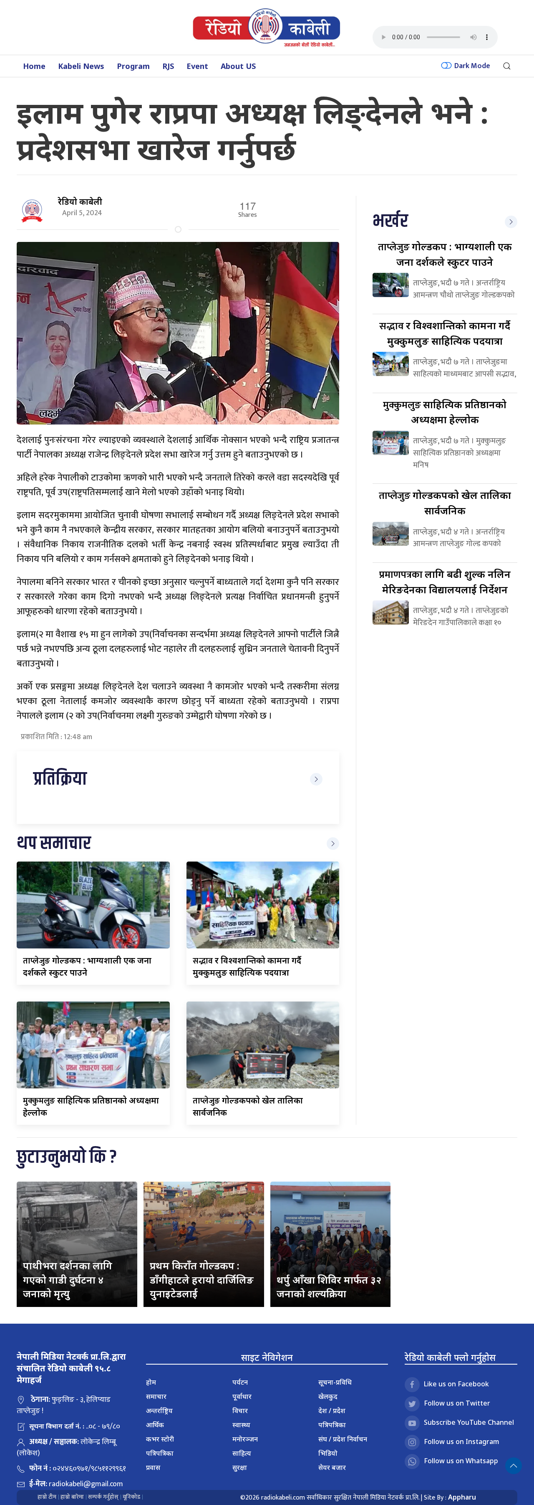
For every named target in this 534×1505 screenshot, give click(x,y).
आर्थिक (155, 1424)
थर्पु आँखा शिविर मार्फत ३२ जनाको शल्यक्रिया (329, 1287)
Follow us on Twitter (457, 1403)
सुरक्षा (239, 1467)
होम (151, 1382)
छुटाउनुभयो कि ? (67, 1157)
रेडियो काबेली (80, 201)
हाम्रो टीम (47, 1497)
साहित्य (241, 1453)
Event (197, 66)
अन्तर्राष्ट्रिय (159, 1410)
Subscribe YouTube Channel (469, 1422)
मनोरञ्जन (245, 1439)
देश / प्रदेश (331, 1410)
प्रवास (153, 1467)
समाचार (156, 1396)
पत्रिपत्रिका (160, 1453)
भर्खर (390, 221)
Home (34, 66)
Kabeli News (81, 66)
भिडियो (328, 1453)
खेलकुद (328, 1396)
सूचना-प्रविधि (335, 1382)
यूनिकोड (131, 1497)
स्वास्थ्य (241, 1424)
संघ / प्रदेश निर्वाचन (342, 1439)
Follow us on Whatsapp (461, 1460)
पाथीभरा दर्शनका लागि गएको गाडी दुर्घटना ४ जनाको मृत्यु (67, 1279)
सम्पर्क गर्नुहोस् (103, 1497)
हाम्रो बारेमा (72, 1497)
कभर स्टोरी (160, 1439)
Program (133, 66)
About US (238, 66)
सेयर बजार (332, 1467)
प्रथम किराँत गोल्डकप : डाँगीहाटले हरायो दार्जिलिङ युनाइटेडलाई (202, 1279)
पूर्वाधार (242, 1396)
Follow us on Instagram (461, 1441)
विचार (240, 1410)
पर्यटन (240, 1382)
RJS (168, 66)
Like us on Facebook (456, 1383)
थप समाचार (54, 843)
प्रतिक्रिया (60, 779)
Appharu (462, 1497)
